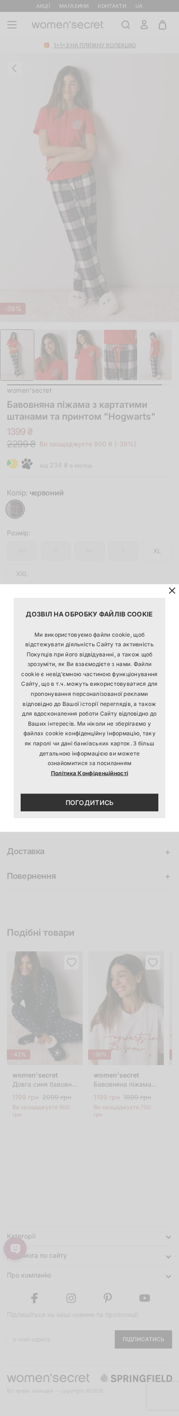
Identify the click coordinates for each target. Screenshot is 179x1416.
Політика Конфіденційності (90, 772)
